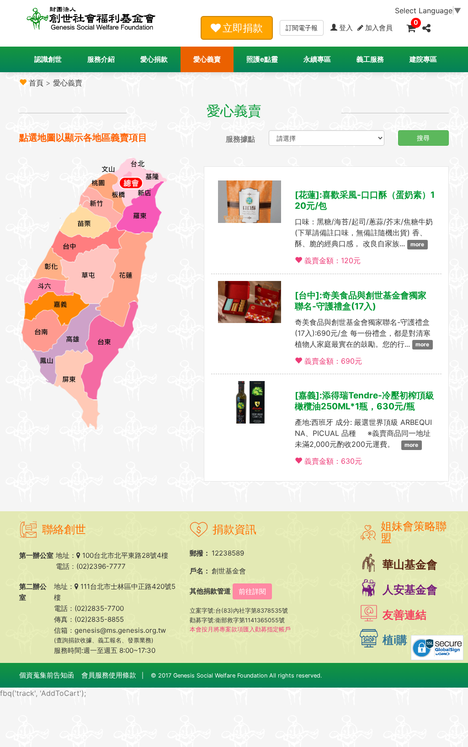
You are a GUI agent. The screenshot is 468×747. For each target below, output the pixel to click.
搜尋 (423, 138)
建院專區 (423, 59)
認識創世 (48, 59)
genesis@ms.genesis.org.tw (120, 630)
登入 (346, 27)
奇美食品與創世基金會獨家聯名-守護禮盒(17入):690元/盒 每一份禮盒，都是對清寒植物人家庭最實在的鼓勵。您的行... (363, 333)
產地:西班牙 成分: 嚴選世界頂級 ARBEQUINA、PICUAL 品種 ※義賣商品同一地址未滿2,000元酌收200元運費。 (363, 433)
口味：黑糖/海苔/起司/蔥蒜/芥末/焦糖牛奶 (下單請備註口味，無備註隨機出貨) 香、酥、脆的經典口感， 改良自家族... (364, 232)
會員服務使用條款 (108, 675)
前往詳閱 (252, 591)
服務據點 (240, 138)
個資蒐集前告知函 (46, 675)
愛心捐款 (154, 59)
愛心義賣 (207, 59)
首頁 (36, 82)
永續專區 (317, 59)
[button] (426, 27)
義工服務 (370, 59)
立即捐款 (243, 28)
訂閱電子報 (302, 28)
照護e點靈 (262, 59)
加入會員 (379, 27)
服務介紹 (101, 59)
